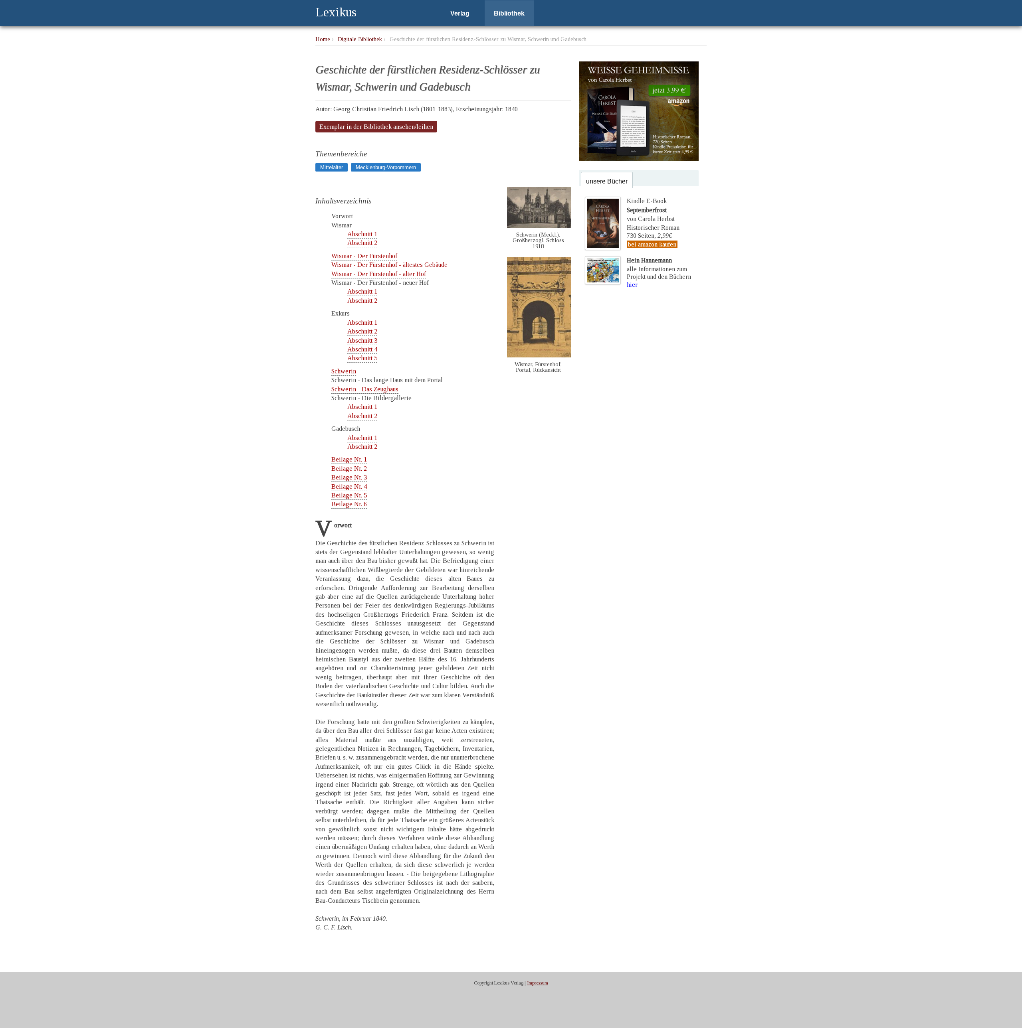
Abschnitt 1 (362, 234)
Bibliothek (509, 13)
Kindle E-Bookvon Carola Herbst (651, 209)
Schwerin (343, 371)
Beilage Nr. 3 (349, 477)
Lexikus (336, 12)
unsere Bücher (607, 181)
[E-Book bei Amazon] (639, 159)
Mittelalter (331, 167)
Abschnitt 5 (362, 358)
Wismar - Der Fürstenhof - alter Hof (378, 273)
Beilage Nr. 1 (349, 459)
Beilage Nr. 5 (349, 495)
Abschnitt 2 (362, 242)
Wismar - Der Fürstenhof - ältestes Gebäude (389, 264)
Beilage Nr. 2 (349, 468)
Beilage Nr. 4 (349, 486)
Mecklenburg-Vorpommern (386, 167)
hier (632, 284)
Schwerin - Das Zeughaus (364, 389)
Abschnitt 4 (362, 349)
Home (322, 39)
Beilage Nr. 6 (349, 504)
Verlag (459, 13)
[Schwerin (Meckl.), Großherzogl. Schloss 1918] (539, 226)
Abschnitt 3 (362, 340)
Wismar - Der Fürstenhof (364, 256)
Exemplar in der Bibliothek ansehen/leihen (376, 126)
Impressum (537, 983)
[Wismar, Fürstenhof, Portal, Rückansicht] (539, 355)
